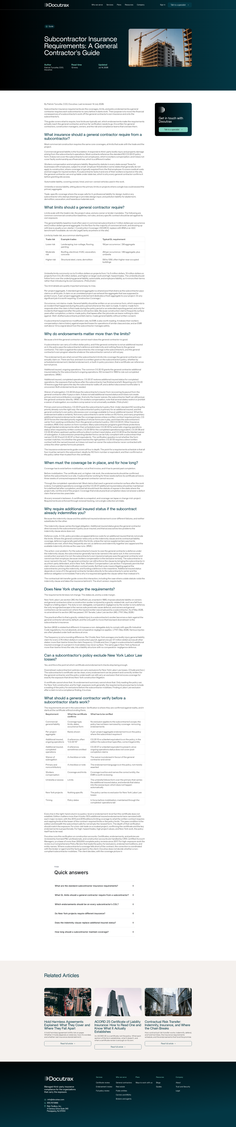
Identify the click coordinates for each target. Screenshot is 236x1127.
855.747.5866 (52, 1103)
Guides (159, 1087)
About (178, 1083)
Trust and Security (183, 1087)
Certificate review (103, 1083)
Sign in (162, 5)
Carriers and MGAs (123, 1095)
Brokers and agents (123, 1099)
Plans (119, 5)
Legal (178, 1091)
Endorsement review (104, 1087)
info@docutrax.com (55, 1100)
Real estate (120, 1087)
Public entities (121, 1091)
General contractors (124, 1083)
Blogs (158, 1083)
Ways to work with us (144, 1083)
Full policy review (102, 1091)
